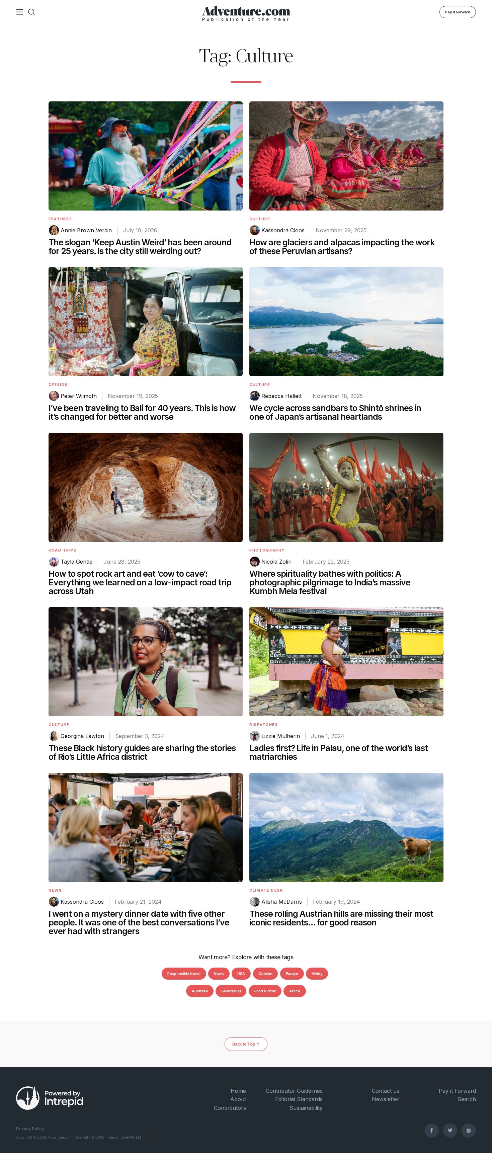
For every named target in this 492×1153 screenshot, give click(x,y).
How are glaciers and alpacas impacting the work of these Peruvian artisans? (342, 246)
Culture (259, 219)
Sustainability (306, 1107)
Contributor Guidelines (294, 1090)
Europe (292, 973)
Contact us (385, 1090)
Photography (267, 550)
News (55, 890)
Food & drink (265, 991)
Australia (200, 991)
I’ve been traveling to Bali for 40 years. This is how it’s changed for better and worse (142, 412)
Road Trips (63, 550)
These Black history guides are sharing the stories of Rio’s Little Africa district (142, 752)
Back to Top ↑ (246, 1044)
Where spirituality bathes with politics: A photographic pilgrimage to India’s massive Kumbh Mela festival (329, 582)
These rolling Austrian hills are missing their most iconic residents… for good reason (341, 918)
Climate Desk (266, 890)
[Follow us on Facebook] (431, 1130)
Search (467, 1099)
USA (241, 973)
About (238, 1099)
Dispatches (263, 724)
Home (238, 1090)
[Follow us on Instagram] (468, 1130)
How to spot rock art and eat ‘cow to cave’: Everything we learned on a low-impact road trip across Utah (140, 582)
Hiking (317, 973)
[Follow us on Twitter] (450, 1130)
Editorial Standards (299, 1099)
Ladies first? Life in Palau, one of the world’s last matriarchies (338, 752)
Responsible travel (183, 973)
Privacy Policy (30, 1128)
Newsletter (385, 1099)
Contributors (230, 1107)
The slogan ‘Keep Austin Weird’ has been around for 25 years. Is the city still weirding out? (140, 246)
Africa (294, 991)
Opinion (58, 384)
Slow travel (231, 991)
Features (60, 219)
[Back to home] (246, 12)
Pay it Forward (457, 12)
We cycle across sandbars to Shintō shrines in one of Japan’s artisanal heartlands (335, 412)
